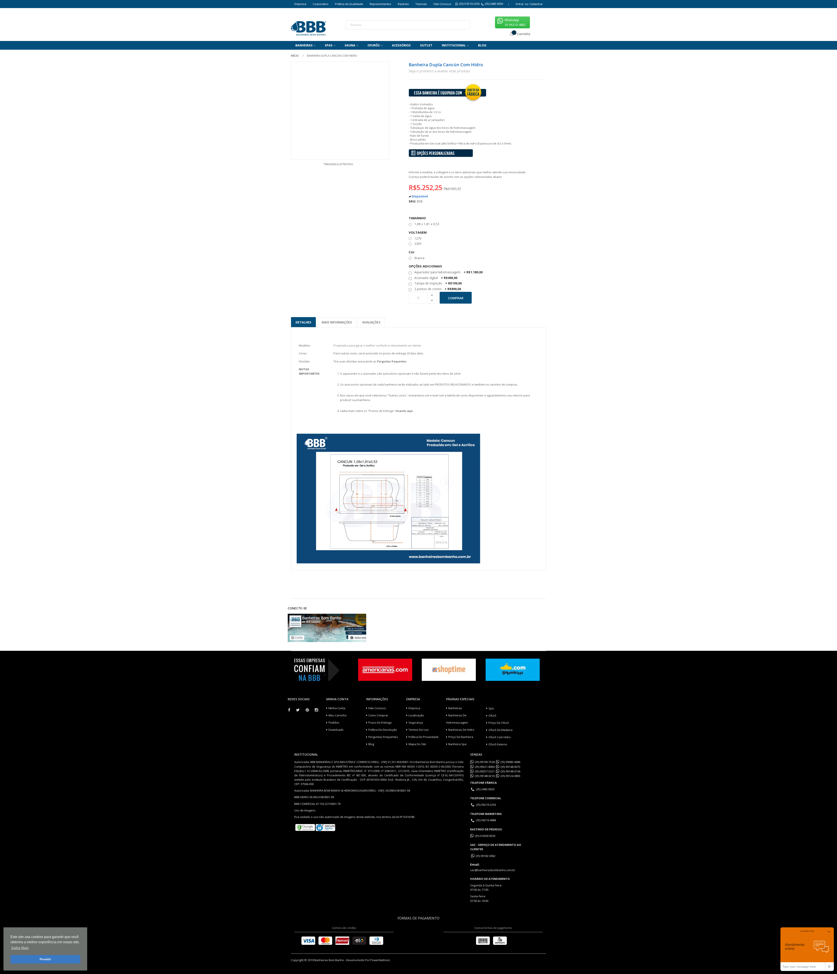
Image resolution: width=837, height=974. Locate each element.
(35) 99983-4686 (510, 762)
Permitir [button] (45, 959)
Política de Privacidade (423, 737)
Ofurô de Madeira (500, 730)
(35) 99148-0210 (485, 776)
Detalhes (303, 322)
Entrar (520, 4)
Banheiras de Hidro (461, 730)
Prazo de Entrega (379, 722)
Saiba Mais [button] (20, 948)
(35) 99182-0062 (485, 856)
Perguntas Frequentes (383, 737)
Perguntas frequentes (392, 361)
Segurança (415, 722)
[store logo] (308, 27)
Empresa (300, 4)
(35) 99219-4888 (485, 820)
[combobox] (397, 25)
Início (295, 56)
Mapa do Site (417, 744)
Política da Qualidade (349, 4)
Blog (371, 744)
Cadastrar (536, 4)
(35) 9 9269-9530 (485, 836)
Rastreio (403, 4)
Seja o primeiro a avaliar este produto (439, 71)
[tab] (303, 320)
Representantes (380, 4)
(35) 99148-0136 (510, 771)
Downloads (336, 730)
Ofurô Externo (497, 744)
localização (416, 715)
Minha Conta (336, 708)
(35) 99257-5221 (485, 771)
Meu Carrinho (337, 715)
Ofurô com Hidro (499, 737)
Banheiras (455, 708)
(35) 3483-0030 (494, 4)
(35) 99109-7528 (485, 762)
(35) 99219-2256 (485, 805)
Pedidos (333, 722)
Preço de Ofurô (498, 723)
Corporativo (320, 4)
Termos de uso (418, 730)
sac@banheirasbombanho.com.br (492, 870)
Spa (491, 708)
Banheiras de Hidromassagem (457, 718)
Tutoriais (421, 4)
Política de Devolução (382, 730)
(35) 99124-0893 (510, 776)
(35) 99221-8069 (485, 767)
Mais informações (337, 322)
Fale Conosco (442, 4)
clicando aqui (404, 411)
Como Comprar (378, 715)
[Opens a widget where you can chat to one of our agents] (807, 949)
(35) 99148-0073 (510, 767)
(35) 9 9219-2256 (469, 4)
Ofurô (492, 715)
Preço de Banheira (460, 737)
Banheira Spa (457, 744)
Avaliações (371, 322)
